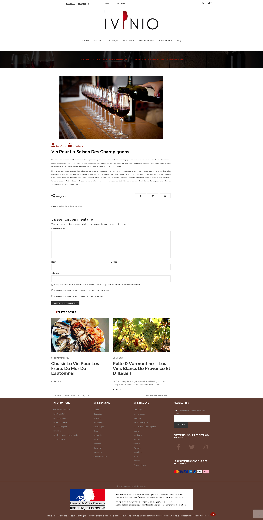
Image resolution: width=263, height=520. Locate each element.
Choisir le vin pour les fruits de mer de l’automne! (75, 368)
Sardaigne (138, 452)
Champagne (99, 427)
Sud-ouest (98, 452)
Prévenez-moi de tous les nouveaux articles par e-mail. (78, 296)
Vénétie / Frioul (140, 465)
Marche (137, 439)
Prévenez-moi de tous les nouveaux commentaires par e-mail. (82, 290)
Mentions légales (60, 427)
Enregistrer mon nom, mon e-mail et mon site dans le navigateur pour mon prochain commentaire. (97, 285)
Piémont (137, 448)
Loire (96, 439)
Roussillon (98, 448)
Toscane (137, 461)
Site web (55, 273)
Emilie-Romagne (141, 422)
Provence (97, 444)
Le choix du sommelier (112, 59)
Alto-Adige (138, 410)
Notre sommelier (60, 422)
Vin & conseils (59, 439)
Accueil (85, 59)
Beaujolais (98, 414)
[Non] (259, 515)
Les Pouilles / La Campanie (145, 427)
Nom (54, 262)
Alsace (96, 410)
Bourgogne (98, 422)
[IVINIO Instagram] (205, 447)
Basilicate (137, 418)
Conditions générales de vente (65, 435)
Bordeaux (98, 418)
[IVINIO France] (192, 447)
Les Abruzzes (139, 414)
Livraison (57, 431)
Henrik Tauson (61, 146)
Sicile (136, 456)
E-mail (114, 262)
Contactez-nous (59, 418)
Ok (213, 514)
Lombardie (138, 435)
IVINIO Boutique (59, 414)
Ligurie (136, 431)
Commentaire (58, 229)
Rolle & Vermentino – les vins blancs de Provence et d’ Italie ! (141, 368)
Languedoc (98, 435)
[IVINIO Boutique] (178, 447)
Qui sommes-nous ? (61, 410)
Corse (96, 431)
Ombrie (137, 444)
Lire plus (57, 381)
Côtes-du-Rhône (100, 456)
